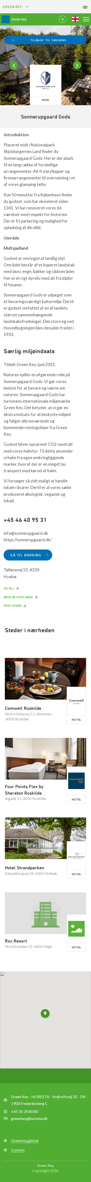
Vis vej (9, 588)
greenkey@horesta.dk (29, 1118)
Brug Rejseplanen (18, 597)
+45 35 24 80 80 (24, 1111)
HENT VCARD (12, 605)
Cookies (18, 1150)
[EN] (75, 19)
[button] (45, 1014)
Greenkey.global (24, 1140)
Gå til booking (25, 555)
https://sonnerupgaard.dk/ (28, 539)
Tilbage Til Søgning (48, 40)
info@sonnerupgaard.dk (26, 533)
